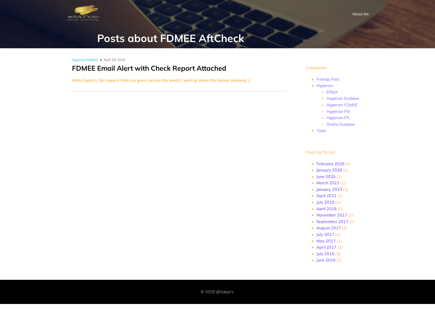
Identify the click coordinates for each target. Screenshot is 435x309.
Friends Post (327, 79)
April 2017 (326, 247)
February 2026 (330, 163)
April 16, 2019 (114, 60)
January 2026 (329, 169)
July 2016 (325, 253)
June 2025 (326, 176)
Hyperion (324, 85)
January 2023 (329, 189)
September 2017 (332, 221)
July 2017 (325, 234)
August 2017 (328, 227)
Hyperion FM (338, 111)
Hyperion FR (338, 117)
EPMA (332, 92)
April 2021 (326, 195)
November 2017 (331, 214)
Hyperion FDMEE (85, 60)
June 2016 (326, 259)
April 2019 (326, 208)
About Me (360, 14)
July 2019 (325, 202)
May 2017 (326, 240)
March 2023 (327, 182)
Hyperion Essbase (343, 98)
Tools (321, 130)
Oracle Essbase (341, 124)
